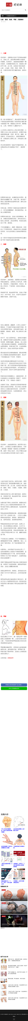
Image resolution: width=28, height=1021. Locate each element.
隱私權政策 (24, 1014)
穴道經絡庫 (6, 1014)
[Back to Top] (14, 1019)
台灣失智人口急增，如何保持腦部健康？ (11, 898)
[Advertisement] (14, 40)
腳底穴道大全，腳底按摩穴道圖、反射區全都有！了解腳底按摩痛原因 (17, 959)
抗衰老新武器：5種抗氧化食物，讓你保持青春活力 (13, 924)
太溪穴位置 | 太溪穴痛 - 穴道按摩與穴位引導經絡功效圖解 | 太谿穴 (17, 985)
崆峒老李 (10, 658)
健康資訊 (4, 21)
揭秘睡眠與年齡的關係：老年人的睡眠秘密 (11, 911)
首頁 (3, 15)
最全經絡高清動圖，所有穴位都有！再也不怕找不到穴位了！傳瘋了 (17, 966)
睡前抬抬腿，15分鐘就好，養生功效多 (16, 978)
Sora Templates (17, 1014)
